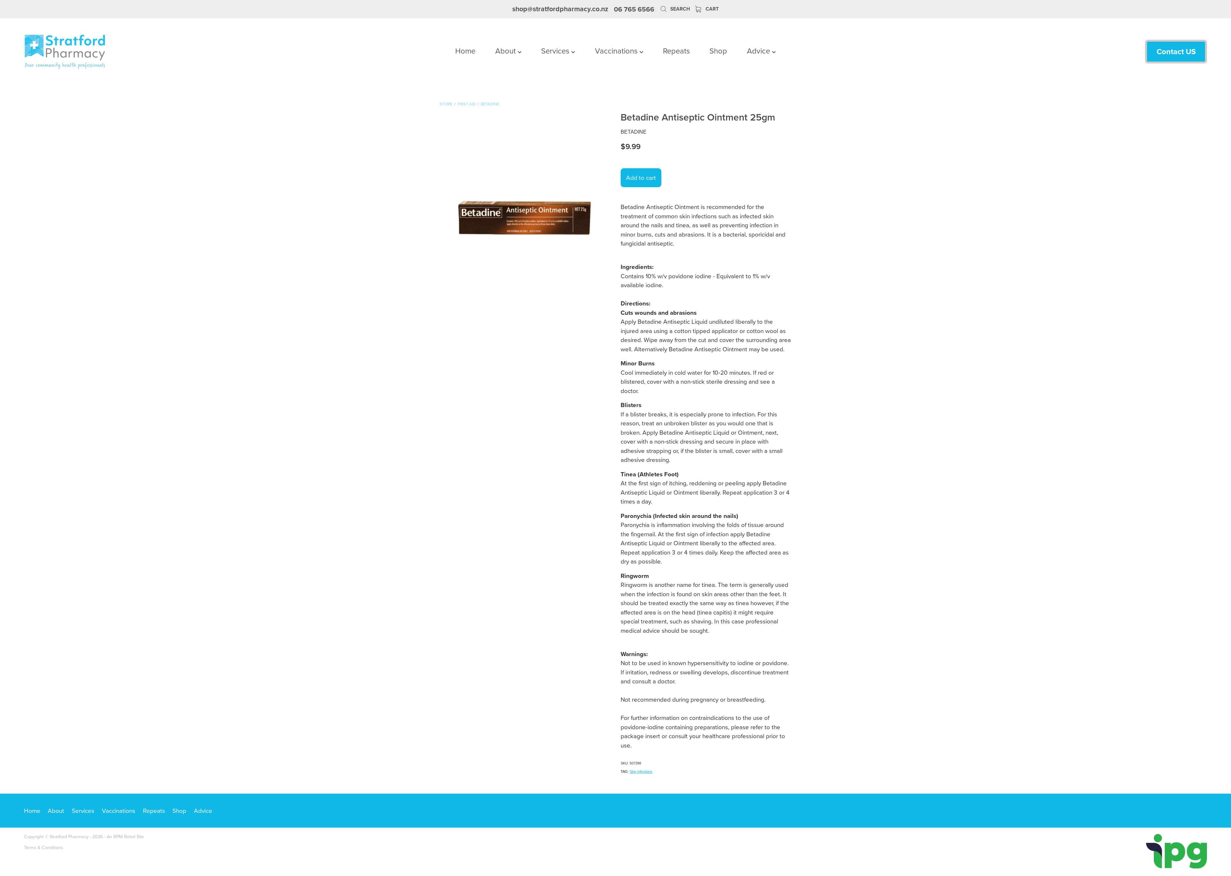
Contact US (1176, 51)
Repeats (676, 50)
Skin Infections (641, 771)
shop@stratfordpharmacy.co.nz (560, 9)
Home (465, 50)
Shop (718, 50)
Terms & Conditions (43, 847)
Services (556, 50)
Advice (759, 50)
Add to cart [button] (641, 177)
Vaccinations (617, 50)
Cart (711, 9)
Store (446, 104)
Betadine (490, 104)
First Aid (466, 104)
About (506, 50)
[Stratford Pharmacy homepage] (142, 51)
